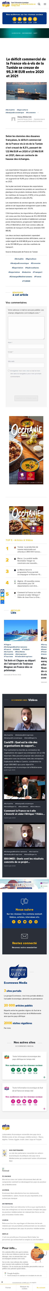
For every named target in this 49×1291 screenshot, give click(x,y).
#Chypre (7, 644)
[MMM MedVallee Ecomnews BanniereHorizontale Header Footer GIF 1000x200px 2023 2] (24, 33)
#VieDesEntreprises (23, 656)
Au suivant (41, 1287)
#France (37, 277)
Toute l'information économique (23, 4)
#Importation (14, 272)
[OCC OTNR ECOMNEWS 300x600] (26, 450)
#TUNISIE (26, 281)
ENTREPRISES (7, 1204)
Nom (10, 342)
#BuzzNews (20, 652)
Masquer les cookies (24, 1288)
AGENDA (5, 1190)
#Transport (37, 272)
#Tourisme (8, 656)
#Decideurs (35, 806)
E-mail (10, 352)
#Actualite (10, 110)
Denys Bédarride (24, 117)
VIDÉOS (5, 1220)
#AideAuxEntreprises (24, 735)
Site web (11, 361)
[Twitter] (2, 595)
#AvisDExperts (30, 738)
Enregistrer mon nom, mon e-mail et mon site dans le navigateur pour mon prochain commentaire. (25, 373)
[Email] (2, 598)
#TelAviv (25, 649)
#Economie (31, 112)
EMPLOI (5, 1234)
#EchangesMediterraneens (21, 277)
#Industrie (26, 272)
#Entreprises (21, 654)
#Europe (44, 644)
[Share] (2, 602)
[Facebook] (2, 591)
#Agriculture (22, 110)
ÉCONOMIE (6, 1176)
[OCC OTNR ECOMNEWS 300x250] (26, 520)
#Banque (45, 647)
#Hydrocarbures (32, 268)
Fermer (8, 1287)
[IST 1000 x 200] (24, 884)
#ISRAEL (16, 649)
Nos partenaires (16, 1150)
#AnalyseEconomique (15, 112)
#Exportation (17, 268)
